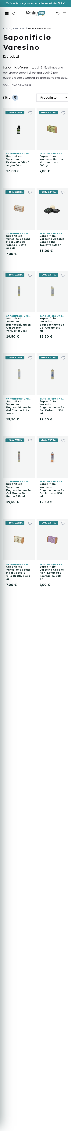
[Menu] (7, 13)
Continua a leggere (17, 85)
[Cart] (64, 13)
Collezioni (18, 28)
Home (6, 28)
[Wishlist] (57, 13)
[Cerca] (14, 13)
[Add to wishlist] (30, 113)
